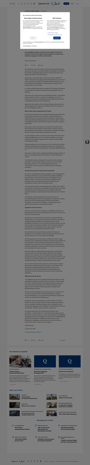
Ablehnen (33, 37)
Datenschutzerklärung (27, 27)
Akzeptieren (57, 38)
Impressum (34, 45)
